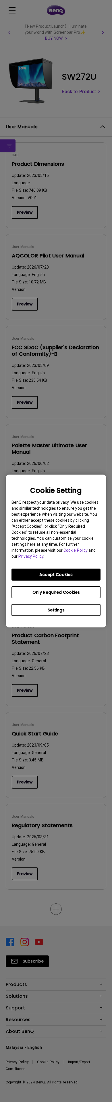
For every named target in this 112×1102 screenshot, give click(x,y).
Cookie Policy (75, 550)
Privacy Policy (30, 556)
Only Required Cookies (56, 592)
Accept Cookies (56, 574)
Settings (56, 610)
